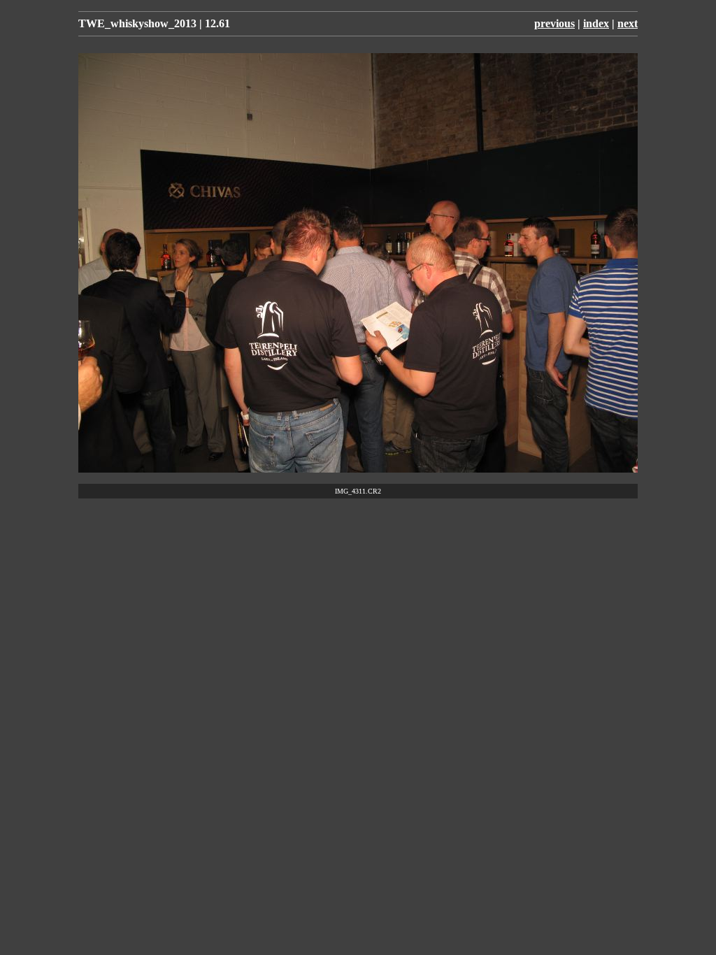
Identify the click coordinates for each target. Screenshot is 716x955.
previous (554, 23)
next (627, 23)
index (596, 23)
